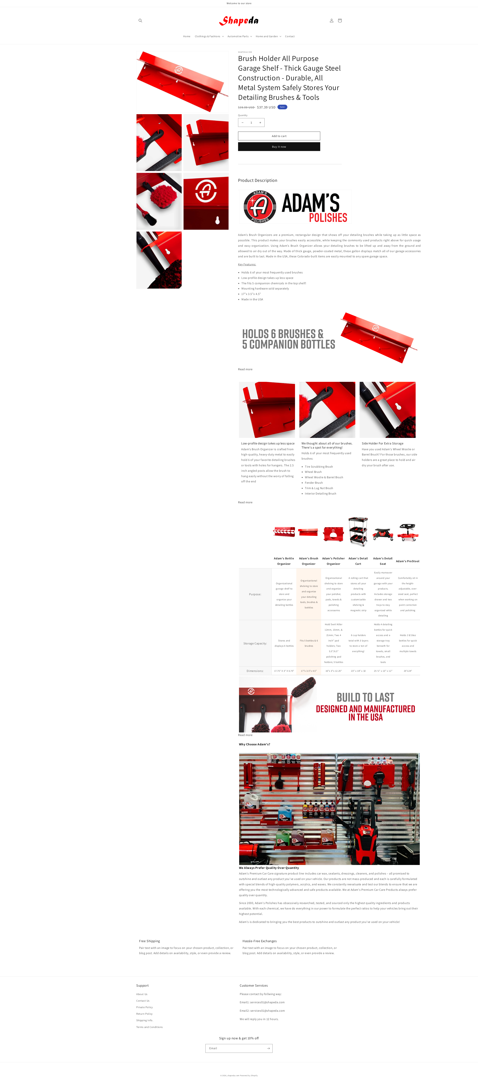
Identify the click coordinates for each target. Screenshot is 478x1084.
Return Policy (144, 1013)
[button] (140, 20)
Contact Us (143, 1000)
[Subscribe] (268, 1048)
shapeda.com (233, 1075)
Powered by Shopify (249, 1075)
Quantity (242, 115)
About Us (142, 994)
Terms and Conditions (149, 1027)
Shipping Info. (144, 1020)
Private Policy (144, 1007)
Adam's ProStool (408, 561)
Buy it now (279, 146)
